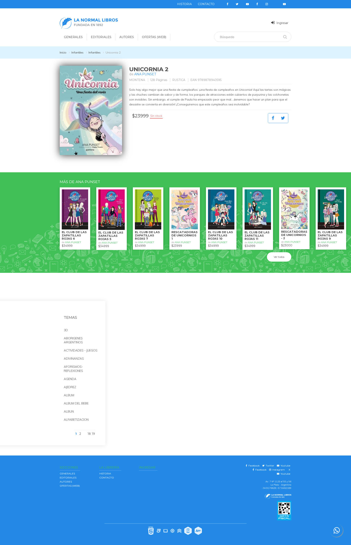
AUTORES (126, 37)
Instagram (278, 469)
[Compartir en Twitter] (283, 118)
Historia (184, 4)
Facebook (253, 465)
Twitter (269, 465)
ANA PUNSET (145, 74)
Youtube (284, 465)
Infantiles (77, 52)
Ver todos (279, 256)
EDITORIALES (101, 37)
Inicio (63, 52)
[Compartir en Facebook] (273, 118)
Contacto (206, 4)
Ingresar (282, 23)
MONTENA (137, 80)
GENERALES (73, 37)
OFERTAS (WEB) (154, 37)
